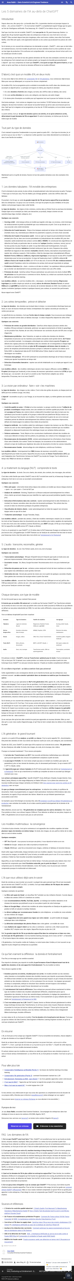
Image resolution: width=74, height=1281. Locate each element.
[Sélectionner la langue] (67, 2)
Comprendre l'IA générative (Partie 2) (18, 1076)
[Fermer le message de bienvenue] (70, 1262)
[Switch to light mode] (62, 2)
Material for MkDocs (13, 1279)
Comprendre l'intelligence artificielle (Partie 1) (21, 1070)
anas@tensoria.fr (37, 1095)
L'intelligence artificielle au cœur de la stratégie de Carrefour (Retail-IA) (35, 1225)
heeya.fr (55, 1118)
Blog (21, 1262)
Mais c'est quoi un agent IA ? (14, 1085)
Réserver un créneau (20, 1126)
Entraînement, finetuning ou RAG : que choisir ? (21, 1079)
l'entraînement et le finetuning (50, 535)
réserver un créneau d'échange (25, 1099)
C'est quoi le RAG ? (11, 1082)
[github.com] (64, 1277)
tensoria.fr (24, 1118)
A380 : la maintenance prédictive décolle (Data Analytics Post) (35, 1219)
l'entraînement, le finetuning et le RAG (23, 999)
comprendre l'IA (32, 79)
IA (24, 1262)
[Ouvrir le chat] (69, 1276)
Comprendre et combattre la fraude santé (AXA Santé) (37, 1236)
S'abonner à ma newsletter (49, 1126)
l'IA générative (44, 79)
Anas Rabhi (10, 1251)
